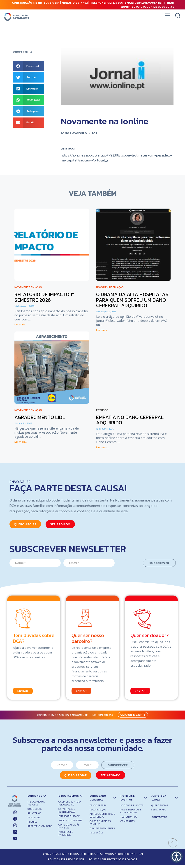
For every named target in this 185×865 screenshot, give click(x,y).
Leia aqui (68, 148)
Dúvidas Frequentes (102, 828)
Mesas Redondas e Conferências (131, 811)
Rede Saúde (97, 832)
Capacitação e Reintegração (66, 810)
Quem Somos (35, 809)
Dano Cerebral (99, 805)
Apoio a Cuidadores (70, 820)
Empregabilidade (69, 816)
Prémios (32, 822)
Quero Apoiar (159, 805)
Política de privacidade (66, 859)
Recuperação (98, 809)
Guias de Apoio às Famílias (69, 826)
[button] (168, 17)
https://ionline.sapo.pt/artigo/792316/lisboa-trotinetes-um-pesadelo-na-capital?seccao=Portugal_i (117, 157)
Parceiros (34, 817)
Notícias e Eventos (131, 805)
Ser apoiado (158, 809)
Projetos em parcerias (66, 833)
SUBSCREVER (159, 563)
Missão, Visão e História (36, 803)
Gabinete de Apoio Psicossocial (69, 803)
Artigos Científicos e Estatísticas (103, 815)
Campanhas (127, 821)
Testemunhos (128, 817)
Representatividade (40, 826)
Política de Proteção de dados (113, 859)
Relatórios (34, 813)
